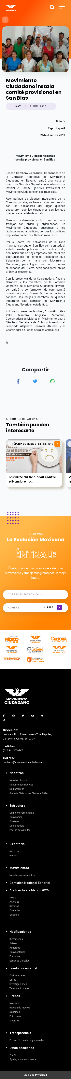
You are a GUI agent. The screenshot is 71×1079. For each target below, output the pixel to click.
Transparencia (20, 1033)
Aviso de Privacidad (35, 1075)
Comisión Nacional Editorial (29, 883)
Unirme (47, 607)
